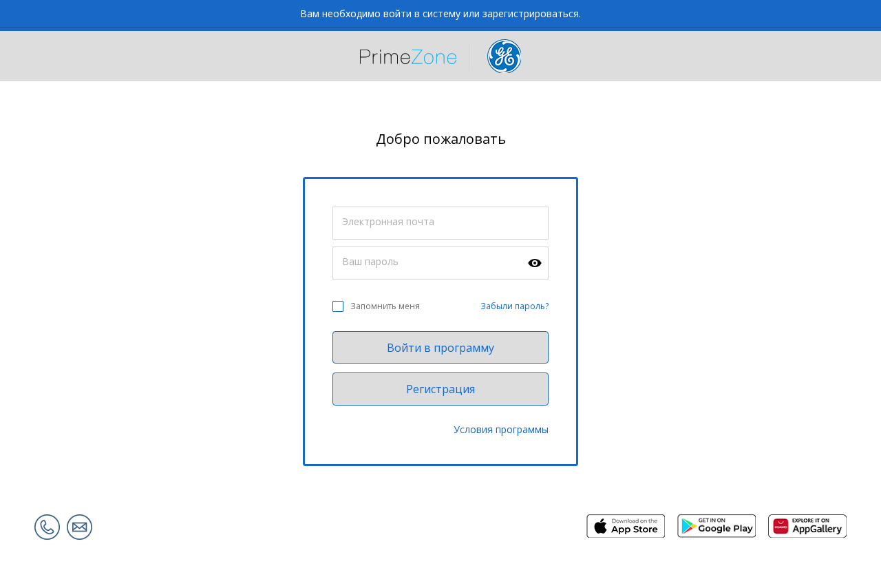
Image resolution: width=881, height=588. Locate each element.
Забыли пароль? (514, 306)
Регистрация (440, 389)
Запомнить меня (385, 306)
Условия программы (501, 429)
